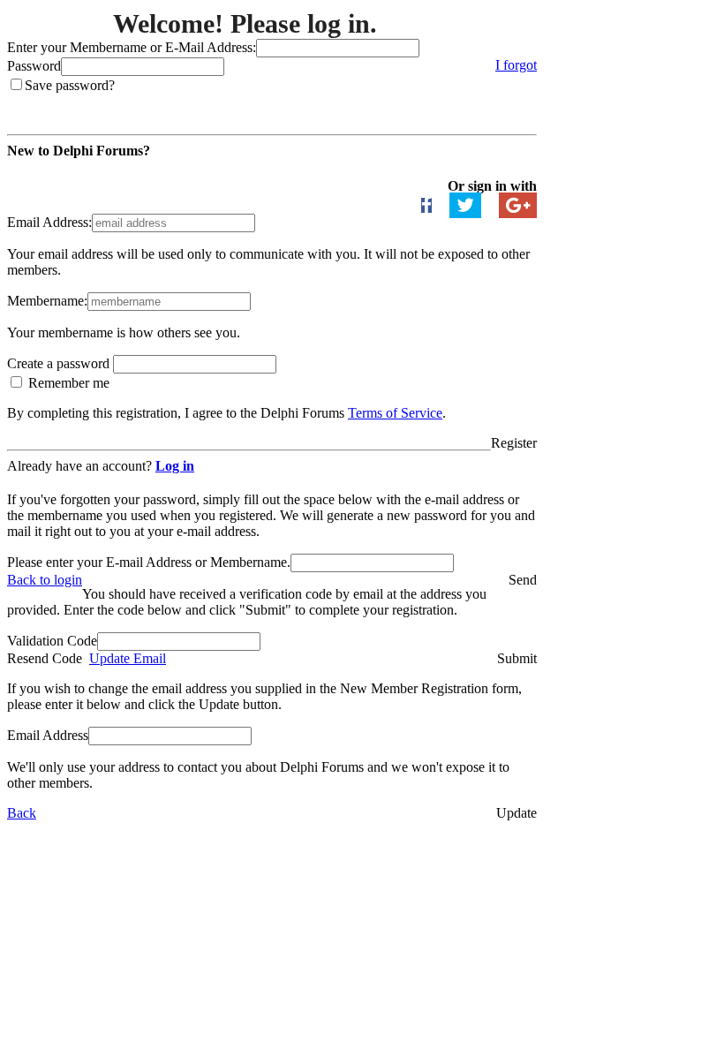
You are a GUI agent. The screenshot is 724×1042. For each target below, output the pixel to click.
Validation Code (52, 640)
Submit (517, 658)
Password (34, 65)
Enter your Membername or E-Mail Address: (131, 47)
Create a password (60, 363)
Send (523, 579)
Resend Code (44, 658)
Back (21, 812)
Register (514, 442)
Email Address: (49, 222)
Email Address (47, 735)
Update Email (127, 658)
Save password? (70, 85)
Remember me (67, 382)
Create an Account (63, 169)
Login (520, 101)
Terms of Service (395, 412)
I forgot (516, 64)
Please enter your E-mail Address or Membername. (148, 562)
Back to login (44, 579)
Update (516, 812)
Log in (174, 465)
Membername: (47, 300)
